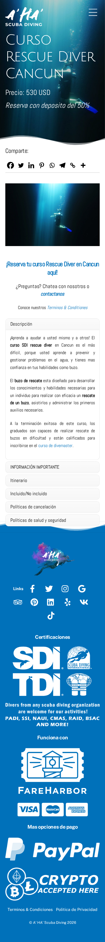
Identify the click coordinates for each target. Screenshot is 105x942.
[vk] (85, 601)
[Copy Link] (72, 165)
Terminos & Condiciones (30, 909)
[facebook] (33, 588)
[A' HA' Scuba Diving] (23, 25)
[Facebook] (10, 165)
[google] (83, 588)
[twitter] (50, 588)
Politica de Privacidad (76, 909)
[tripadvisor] (19, 601)
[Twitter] (20, 165)
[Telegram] (62, 165)
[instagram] (66, 588)
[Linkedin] (31, 165)
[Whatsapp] (52, 165)
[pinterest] (35, 601)
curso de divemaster (55, 445)
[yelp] (68, 601)
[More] (83, 165)
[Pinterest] (41, 165)
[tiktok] (52, 615)
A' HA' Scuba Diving (49, 922)
